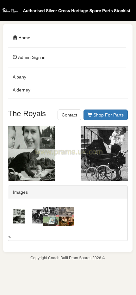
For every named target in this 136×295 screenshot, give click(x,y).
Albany (19, 76)
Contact (69, 114)
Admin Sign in (31, 57)
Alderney (21, 89)
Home (23, 37)
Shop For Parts (108, 114)
